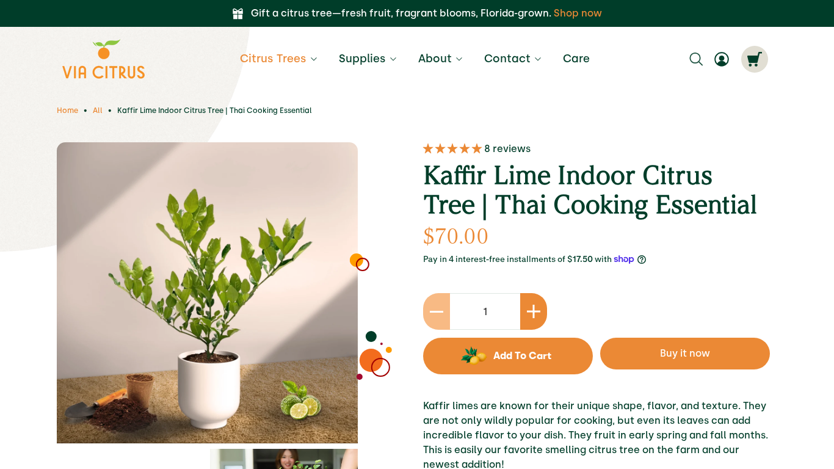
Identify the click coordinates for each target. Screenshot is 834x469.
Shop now (578, 13)
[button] (453, 149)
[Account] (721, 59)
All (98, 110)
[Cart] (754, 59)
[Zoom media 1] (207, 292)
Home (67, 110)
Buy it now (685, 353)
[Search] (696, 59)
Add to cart (522, 356)
